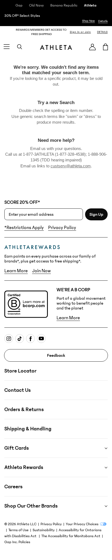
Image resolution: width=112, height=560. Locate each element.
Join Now (41, 271)
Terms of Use (18, 530)
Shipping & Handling (27, 429)
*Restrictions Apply (24, 227)
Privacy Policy (62, 227)
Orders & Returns (24, 409)
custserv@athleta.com (71, 166)
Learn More (16, 271)
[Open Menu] (6, 46)
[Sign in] (92, 46)
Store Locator (20, 371)
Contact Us (17, 390)
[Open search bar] (19, 46)
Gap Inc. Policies (17, 542)
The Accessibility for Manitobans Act (70, 536)
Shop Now (88, 21)
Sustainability (44, 530)
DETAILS (102, 32)
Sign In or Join (80, 32)
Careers (13, 487)
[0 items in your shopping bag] (105, 46)
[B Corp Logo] (26, 304)
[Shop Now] (56, 18)
